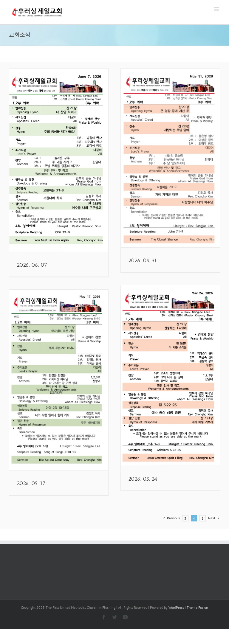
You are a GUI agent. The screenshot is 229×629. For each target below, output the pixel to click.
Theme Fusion (197, 607)
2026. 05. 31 (142, 260)
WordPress (176, 607)
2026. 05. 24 (142, 479)
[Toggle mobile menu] (217, 9)
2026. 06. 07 (32, 265)
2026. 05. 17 (31, 483)
